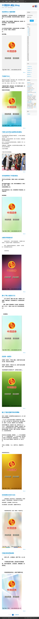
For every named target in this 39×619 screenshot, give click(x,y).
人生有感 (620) (29, 66)
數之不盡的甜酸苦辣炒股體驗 (10, 412)
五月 (28, 31)
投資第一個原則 (6, 356)
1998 (28, 59)
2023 (28, 38)
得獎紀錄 (17, 1)
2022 (28, 39)
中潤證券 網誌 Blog (11, 5)
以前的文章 (17, 614)
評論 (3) (24, 128)
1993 (28, 60)
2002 (28, 58)
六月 (28, 30)
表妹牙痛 (28, 86)
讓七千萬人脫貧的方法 (8, 295)
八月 (28, 27)
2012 (28, 50)
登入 (35, 617)
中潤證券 (14, 1)
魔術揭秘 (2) (29, 74)
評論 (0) (24, 352)
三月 (28, 33)
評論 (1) (24, 171)
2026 (28, 31)
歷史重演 (28, 82)
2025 (28, 36)
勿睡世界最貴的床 (7, 237)
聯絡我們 (10, 1)
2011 (28, 51)
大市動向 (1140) (29, 68)
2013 (28, 49)
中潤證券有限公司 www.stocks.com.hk (12, 617)
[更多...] (32, 89)
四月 (28, 32)
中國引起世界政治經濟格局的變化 (12, 132)
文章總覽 (6, 1)
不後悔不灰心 (6, 76)
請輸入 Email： (29, 17)
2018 (28, 44)
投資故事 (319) (29, 72)
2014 (28, 48)
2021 (28, 40)
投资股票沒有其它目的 (8, 495)
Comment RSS (29, 108)
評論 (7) (24, 491)
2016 (28, 46)
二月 (28, 34)
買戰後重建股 (29, 102)
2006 (28, 57)
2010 (28, 52)
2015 (28, 47)
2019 (28, 43)
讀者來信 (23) (29, 76)
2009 (28, 53)
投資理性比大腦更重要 (8, 12)
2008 (28, 54)
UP (36, 617)
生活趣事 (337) (29, 70)
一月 (28, 35)
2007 (28, 56)
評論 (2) (24, 72)
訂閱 (33, 617)
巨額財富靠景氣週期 (8, 553)
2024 (28, 37)
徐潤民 (10, 13)
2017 (28, 45)
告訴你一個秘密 (29, 94)
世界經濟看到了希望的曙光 (10, 176)
